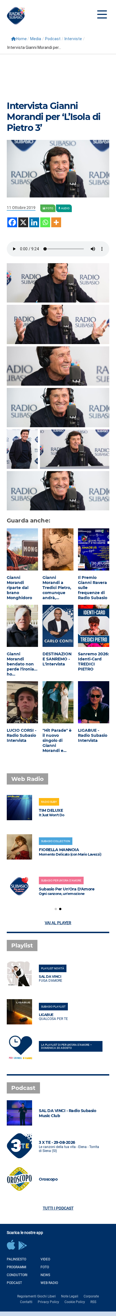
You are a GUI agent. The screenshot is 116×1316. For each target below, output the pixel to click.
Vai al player (58, 922)
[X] (23, 222)
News (45, 1275)
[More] (56, 222)
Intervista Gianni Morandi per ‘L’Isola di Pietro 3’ (54, 116)
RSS (93, 1302)
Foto (45, 1267)
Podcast (53, 39)
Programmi (16, 1267)
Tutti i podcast (58, 1208)
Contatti (26, 1302)
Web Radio (49, 1283)
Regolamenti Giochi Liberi (36, 1296)
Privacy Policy (48, 1302)
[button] (56, 909)
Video (45, 1259)
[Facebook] (12, 222)
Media (35, 39)
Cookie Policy (74, 1302)
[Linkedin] (34, 222)
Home (21, 39)
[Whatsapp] (45, 222)
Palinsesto (16, 1259)
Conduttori (17, 1275)
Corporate (91, 1296)
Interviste (73, 39)
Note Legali (69, 1296)
